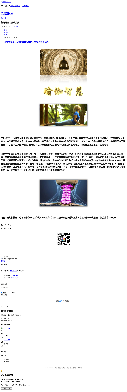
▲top (2, 281)
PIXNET (51, 368)
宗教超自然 (14, 275)
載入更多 (3, 284)
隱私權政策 (73, 368)
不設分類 (15, 26)
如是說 (3, 261)
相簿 (5, 30)
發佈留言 (3, 294)
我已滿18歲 (4, 388)
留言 (15, 271)
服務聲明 (80, 368)
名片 (5, 34)
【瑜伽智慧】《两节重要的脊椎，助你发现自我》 (26, 42)
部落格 (6, 32)
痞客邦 (12, 271)
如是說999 (7, 13)
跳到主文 (3, 18)
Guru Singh (14, 277)
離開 (10, 388)
